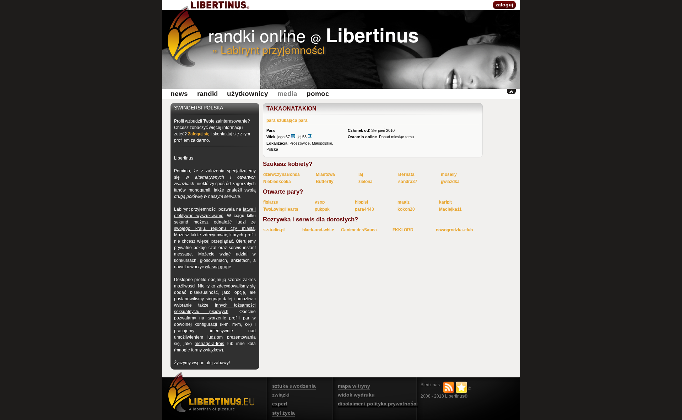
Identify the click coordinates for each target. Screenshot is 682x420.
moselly (449, 174)
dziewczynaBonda (281, 174)
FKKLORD (403, 229)
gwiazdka (450, 181)
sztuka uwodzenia (294, 386)
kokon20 (406, 209)
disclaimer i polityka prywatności (378, 403)
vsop (320, 202)
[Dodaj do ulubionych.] (461, 387)
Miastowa (325, 174)
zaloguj (504, 4)
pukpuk (322, 209)
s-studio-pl (274, 229)
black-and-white (318, 229)
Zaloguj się (199, 133)
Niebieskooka (277, 181)
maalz (403, 202)
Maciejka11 (450, 209)
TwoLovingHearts (280, 209)
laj (360, 174)
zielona (365, 181)
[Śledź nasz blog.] (448, 387)
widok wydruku (356, 395)
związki (280, 395)
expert (279, 403)
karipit (445, 202)
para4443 (364, 209)
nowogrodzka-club (454, 229)
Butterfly (325, 181)
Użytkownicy (247, 93)
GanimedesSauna (359, 229)
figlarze (270, 202)
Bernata (406, 174)
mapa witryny (354, 386)
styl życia (283, 413)
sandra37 (407, 181)
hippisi (361, 202)
